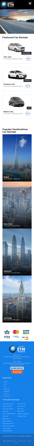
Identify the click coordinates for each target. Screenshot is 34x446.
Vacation (6, 389)
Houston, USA (20, 411)
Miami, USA (20, 409)
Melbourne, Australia (7, 423)
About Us (6, 393)
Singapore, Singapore (23, 413)
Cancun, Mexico (6, 428)
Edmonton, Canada (7, 409)
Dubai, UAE (5, 416)
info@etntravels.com (10, 441)
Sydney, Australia (7, 421)
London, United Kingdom (9, 413)
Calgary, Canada (7, 406)
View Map (17, 372)
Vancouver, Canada (7, 404)
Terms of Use (21, 441)
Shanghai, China (21, 416)
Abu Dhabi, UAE (21, 404)
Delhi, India (5, 411)
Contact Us (7, 396)
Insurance (7, 391)
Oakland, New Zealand (8, 426)
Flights (6, 382)
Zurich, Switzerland (7, 431)
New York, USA (21, 406)
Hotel (5, 384)
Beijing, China (6, 418)
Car (5, 386)
